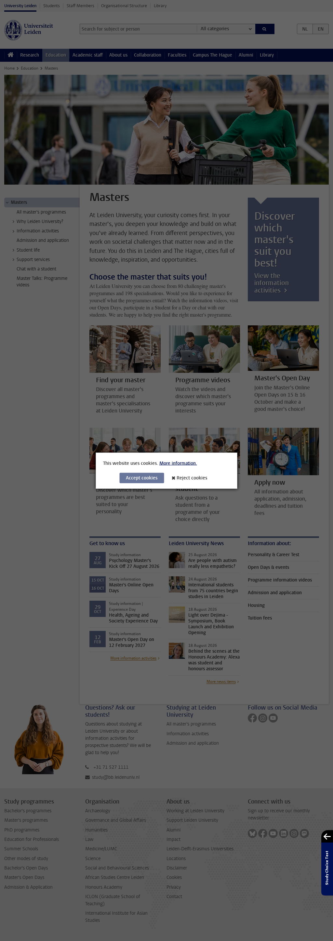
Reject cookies (192, 478)
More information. (178, 463)
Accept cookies (141, 478)
